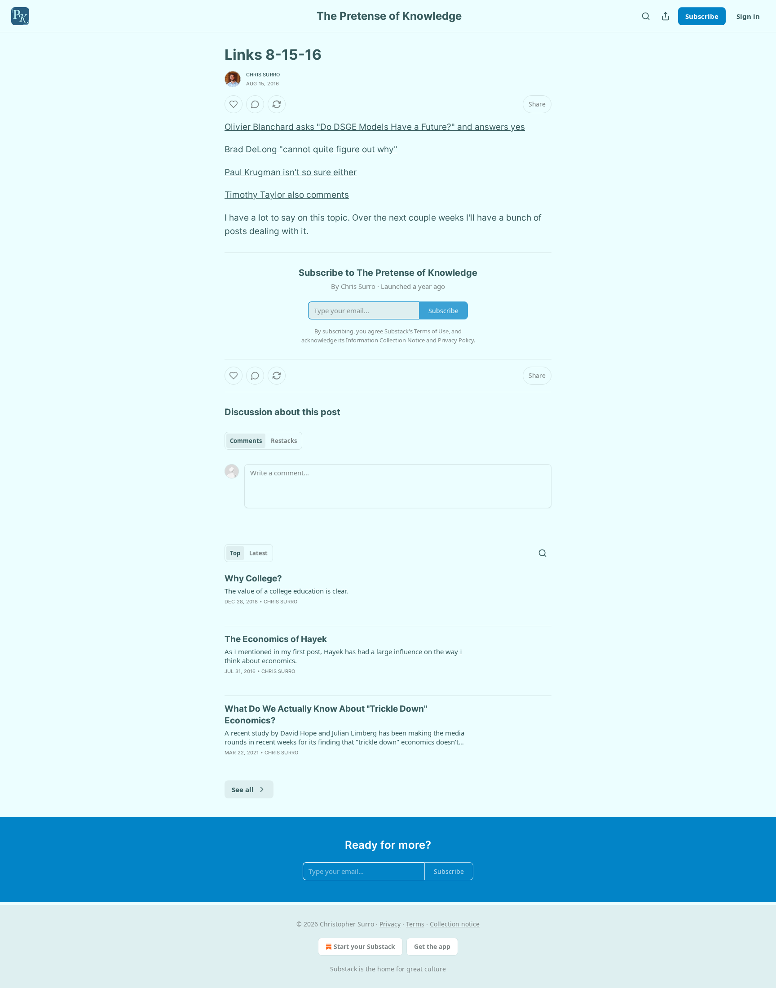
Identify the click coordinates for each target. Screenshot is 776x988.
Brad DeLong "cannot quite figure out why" (311, 149)
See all (243, 789)
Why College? (253, 578)
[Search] (646, 16)
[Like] (233, 104)
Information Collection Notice (385, 340)
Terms (415, 924)
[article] (388, 595)
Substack (343, 969)
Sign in (748, 16)
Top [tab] (235, 553)
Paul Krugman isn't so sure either (291, 172)
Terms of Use (431, 331)
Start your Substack (364, 946)
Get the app (432, 946)
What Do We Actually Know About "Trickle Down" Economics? (326, 715)
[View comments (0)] (255, 104)
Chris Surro (263, 74)
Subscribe (702, 16)
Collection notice (455, 924)
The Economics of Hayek (276, 639)
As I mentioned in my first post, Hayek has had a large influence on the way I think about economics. (343, 656)
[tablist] (263, 441)
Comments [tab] (246, 441)
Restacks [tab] (284, 441)
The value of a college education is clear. (286, 590)
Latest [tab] (258, 553)
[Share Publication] (666, 16)
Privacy (390, 924)
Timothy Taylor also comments (287, 195)
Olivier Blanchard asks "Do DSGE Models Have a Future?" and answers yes (375, 127)
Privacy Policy (456, 340)
